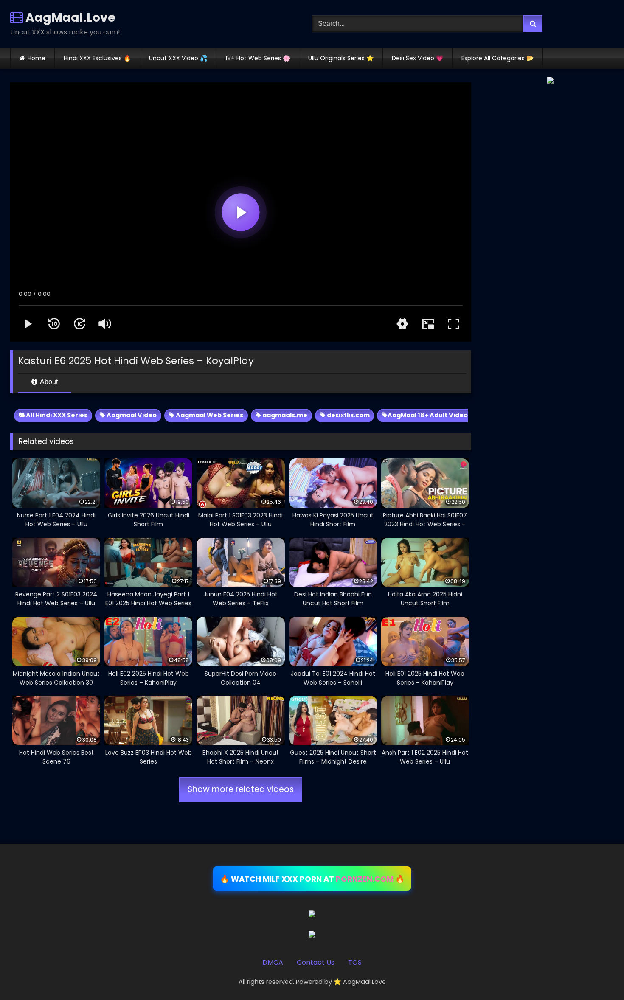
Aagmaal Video (131, 415)
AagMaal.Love (69, 17)
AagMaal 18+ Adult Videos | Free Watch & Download (471, 415)
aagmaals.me (284, 415)
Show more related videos (241, 789)
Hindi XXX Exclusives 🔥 (97, 58)
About (48, 381)
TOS (355, 962)
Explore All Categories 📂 (497, 58)
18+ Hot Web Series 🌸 (257, 58)
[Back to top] (597, 974)
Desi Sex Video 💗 (417, 58)
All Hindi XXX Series (56, 415)
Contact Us (315, 962)
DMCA (272, 962)
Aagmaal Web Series (208, 415)
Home (36, 58)
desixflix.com (348, 415)
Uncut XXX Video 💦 (178, 58)
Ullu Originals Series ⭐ (341, 58)
